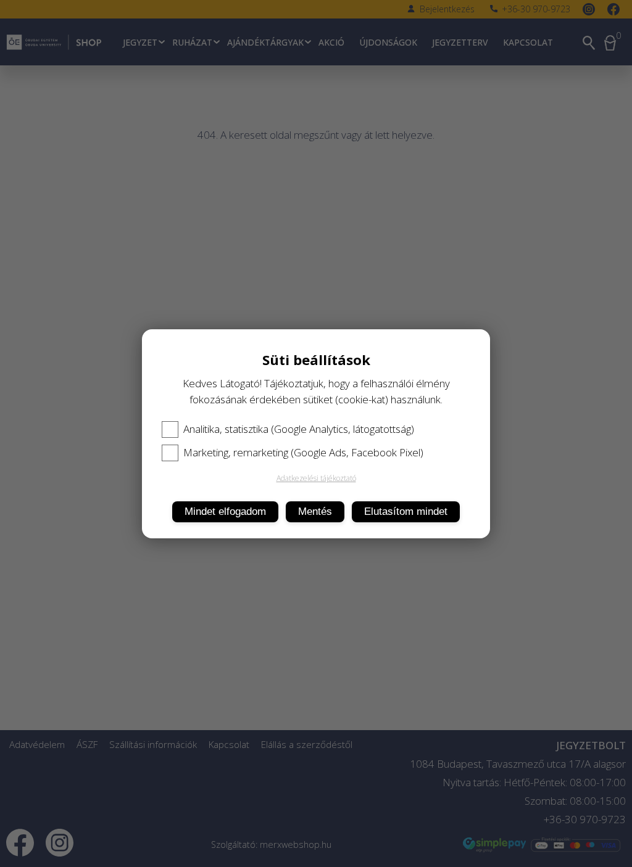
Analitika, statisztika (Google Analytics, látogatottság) (298, 429)
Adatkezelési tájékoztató (316, 478)
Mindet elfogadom (225, 511)
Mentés (315, 511)
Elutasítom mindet (405, 511)
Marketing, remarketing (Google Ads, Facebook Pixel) (303, 452)
